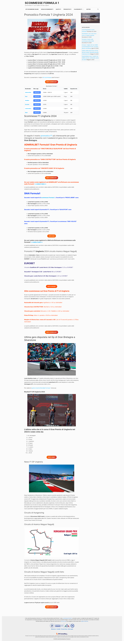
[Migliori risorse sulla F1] (90, 22)
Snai (26, 96)
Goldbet (27, 100)
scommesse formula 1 (67, 618)
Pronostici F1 (67, 9)
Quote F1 (58, 9)
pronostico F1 (46, 136)
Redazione (53, 629)
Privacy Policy (64, 629)
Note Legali (70, 629)
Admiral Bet (28, 92)
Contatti (58, 629)
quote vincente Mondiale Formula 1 (41, 388)
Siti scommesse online (32, 9)
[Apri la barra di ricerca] (98, 9)
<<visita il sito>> (40, 184)
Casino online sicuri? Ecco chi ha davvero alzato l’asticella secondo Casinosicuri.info (90, 52)
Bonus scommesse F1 (47, 9)
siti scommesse (47, 77)
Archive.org (63, 621)
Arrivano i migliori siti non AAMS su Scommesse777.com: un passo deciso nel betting (90, 46)
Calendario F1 (78, 9)
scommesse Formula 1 (48, 197)
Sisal (26, 112)
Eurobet (27, 104)
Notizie (88, 9)
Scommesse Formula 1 (42, 3)
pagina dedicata (84, 621)
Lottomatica (28, 108)
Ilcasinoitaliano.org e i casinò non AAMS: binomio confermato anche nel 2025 (90, 58)
